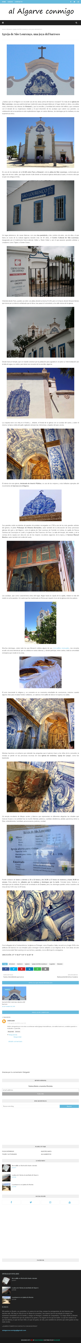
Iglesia (27, 964)
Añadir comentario (15, 1041)
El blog (10, 2)
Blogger (57, 1340)
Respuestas (13, 1035)
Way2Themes (39, 1340)
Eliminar (17, 1031)
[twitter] (74, 2)
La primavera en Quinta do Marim (22, 1184)
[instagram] (78, 2)
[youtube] (70, 1202)
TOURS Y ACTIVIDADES (9, 1154)
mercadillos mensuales (61, 648)
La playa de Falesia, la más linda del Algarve (25, 1175)
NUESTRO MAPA (46, 1151)
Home (4, 2)
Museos (9, 29)
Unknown (11, 1021)
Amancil (12, 964)
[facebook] (71, 2)
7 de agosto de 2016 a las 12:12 (16, 1023)
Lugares (52, 964)
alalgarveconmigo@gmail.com (14, 1330)
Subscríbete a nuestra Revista (40, 1086)
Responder (11, 1031)
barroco (19, 964)
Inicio (4, 29)
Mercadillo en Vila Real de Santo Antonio (24, 1165)
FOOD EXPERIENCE (8, 1151)
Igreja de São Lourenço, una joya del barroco (13, 1003)
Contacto (18, 2)
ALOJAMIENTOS (46, 1154)
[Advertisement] (40, 1126)
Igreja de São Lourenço (39, 964)
